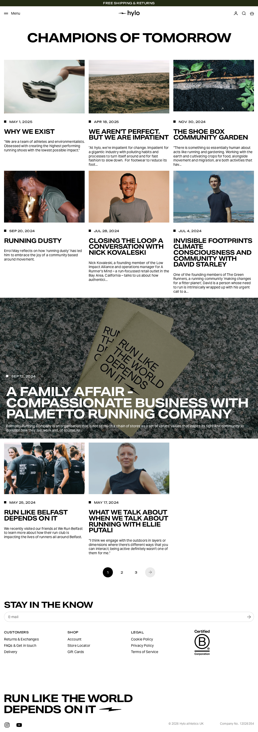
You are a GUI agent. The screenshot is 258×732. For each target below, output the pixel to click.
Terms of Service (144, 652)
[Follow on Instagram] (7, 725)
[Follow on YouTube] (19, 725)
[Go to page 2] (150, 572)
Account (74, 639)
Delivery (10, 652)
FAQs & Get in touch (20, 645)
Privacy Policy (142, 645)
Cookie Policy (142, 639)
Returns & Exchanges (21, 639)
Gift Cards (76, 652)
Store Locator (79, 645)
